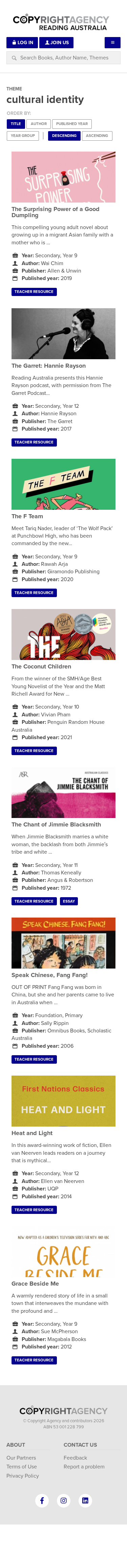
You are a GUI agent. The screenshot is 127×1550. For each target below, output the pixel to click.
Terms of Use (21, 1466)
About (15, 1445)
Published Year (72, 124)
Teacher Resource (34, 292)
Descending (64, 136)
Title (16, 124)
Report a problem (84, 1466)
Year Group (23, 136)
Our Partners (21, 1458)
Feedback (75, 1458)
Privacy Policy (22, 1476)
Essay (69, 901)
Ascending (97, 136)
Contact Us (80, 1445)
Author (39, 124)
